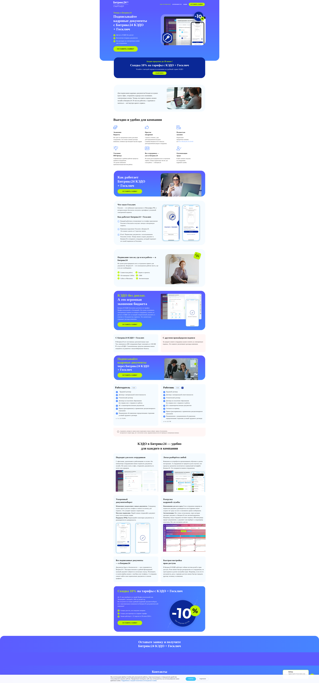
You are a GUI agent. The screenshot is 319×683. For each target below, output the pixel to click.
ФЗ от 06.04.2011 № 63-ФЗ (185, 141)
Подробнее (159, 73)
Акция (185, 4)
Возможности (177, 4)
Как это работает (165, 4)
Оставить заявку (196, 4)
